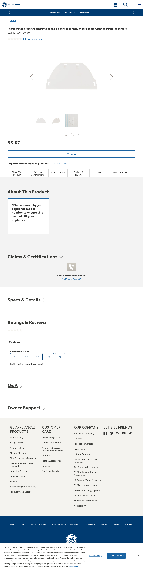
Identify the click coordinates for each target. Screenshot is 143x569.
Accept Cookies (116, 556)
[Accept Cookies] (138, 556)
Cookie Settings (95, 556)
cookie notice (74, 566)
